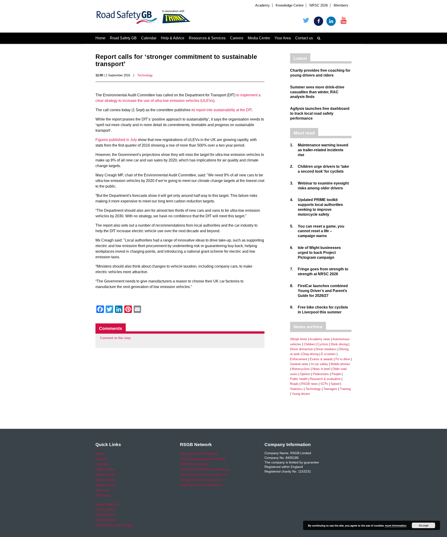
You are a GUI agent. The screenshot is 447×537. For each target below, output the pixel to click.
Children (309, 344)
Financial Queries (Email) (114, 525)
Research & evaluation (325, 379)
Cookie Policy (105, 515)
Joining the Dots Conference (201, 480)
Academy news (320, 339)
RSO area (102, 495)
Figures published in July (116, 140)
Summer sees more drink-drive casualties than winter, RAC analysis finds (317, 92)
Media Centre (259, 38)
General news (299, 364)
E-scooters (328, 354)
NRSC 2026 (318, 5)
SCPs (324, 384)
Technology (145, 75)
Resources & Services (207, 38)
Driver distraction (301, 349)
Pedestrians (321, 374)
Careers (236, 38)
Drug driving (310, 354)
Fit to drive (342, 359)
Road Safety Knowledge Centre (203, 459)
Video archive (105, 485)
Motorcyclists (301, 369)
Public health (299, 379)
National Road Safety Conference (204, 469)
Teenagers (330, 389)
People (336, 374)
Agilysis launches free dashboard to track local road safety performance (319, 113)
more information (395, 525)
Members (341, 5)
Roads (294, 384)
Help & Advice (172, 38)
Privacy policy (105, 509)
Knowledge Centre (290, 5)
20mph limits (298, 339)
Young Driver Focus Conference (203, 474)
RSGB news (309, 384)
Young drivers (301, 394)
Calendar (148, 38)
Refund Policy (105, 520)
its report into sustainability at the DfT (221, 110)
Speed (335, 384)
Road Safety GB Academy (199, 453)
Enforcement (298, 359)
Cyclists (322, 344)
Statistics (296, 389)
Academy (262, 5)
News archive (105, 480)
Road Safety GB (123, 38)
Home (100, 38)
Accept (423, 525)
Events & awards (321, 359)
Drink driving (339, 344)
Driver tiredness (326, 349)
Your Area (282, 38)
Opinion (305, 374)
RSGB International (194, 464)
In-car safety (319, 364)
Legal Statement (107, 504)
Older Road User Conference (201, 485)
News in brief (321, 369)
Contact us (304, 38)
